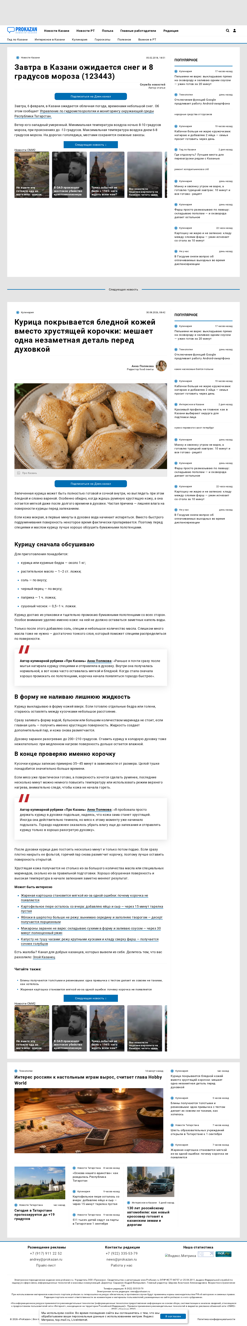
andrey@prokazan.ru (46, 1259)
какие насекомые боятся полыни (193, 369)
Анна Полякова (143, 366)
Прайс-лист (46, 1265)
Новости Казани (30, 57)
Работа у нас (122, 1265)
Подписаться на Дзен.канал (91, 96)
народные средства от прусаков (193, 114)
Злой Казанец (44, 957)
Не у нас (184, 251)
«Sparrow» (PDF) (127, 1309)
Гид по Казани (187, 149)
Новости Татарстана (187, 1125)
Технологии (186, 94)
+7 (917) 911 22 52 (46, 1253)
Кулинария (185, 71)
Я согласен (173, 1316)
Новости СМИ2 (25, 150)
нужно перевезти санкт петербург (194, 427)
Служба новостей (152, 84)
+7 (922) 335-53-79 (122, 1253)
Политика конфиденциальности (216, 1319)
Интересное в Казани (191, 404)
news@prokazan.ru (122, 1259)
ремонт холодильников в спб (191, 169)
